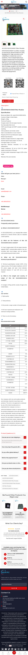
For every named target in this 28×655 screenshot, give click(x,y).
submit (13, 588)
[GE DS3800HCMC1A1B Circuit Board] (20, 505)
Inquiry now (8, 101)
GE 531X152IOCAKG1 (7, 478)
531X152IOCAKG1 (13, 475)
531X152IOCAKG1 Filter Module (10, 481)
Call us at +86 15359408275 (15, 553)
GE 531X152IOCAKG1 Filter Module (11, 483)
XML (7, 644)
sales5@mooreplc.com (9, 608)
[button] (25, 509)
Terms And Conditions (15, 644)
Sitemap (23, 642)
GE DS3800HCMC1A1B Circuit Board (20, 513)
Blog (3, 644)
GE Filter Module (6, 486)
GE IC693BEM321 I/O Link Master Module (8, 513)
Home (12, 11)
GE (16, 11)
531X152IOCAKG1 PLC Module (10, 488)
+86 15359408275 (7, 604)
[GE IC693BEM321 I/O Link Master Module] (7, 505)
